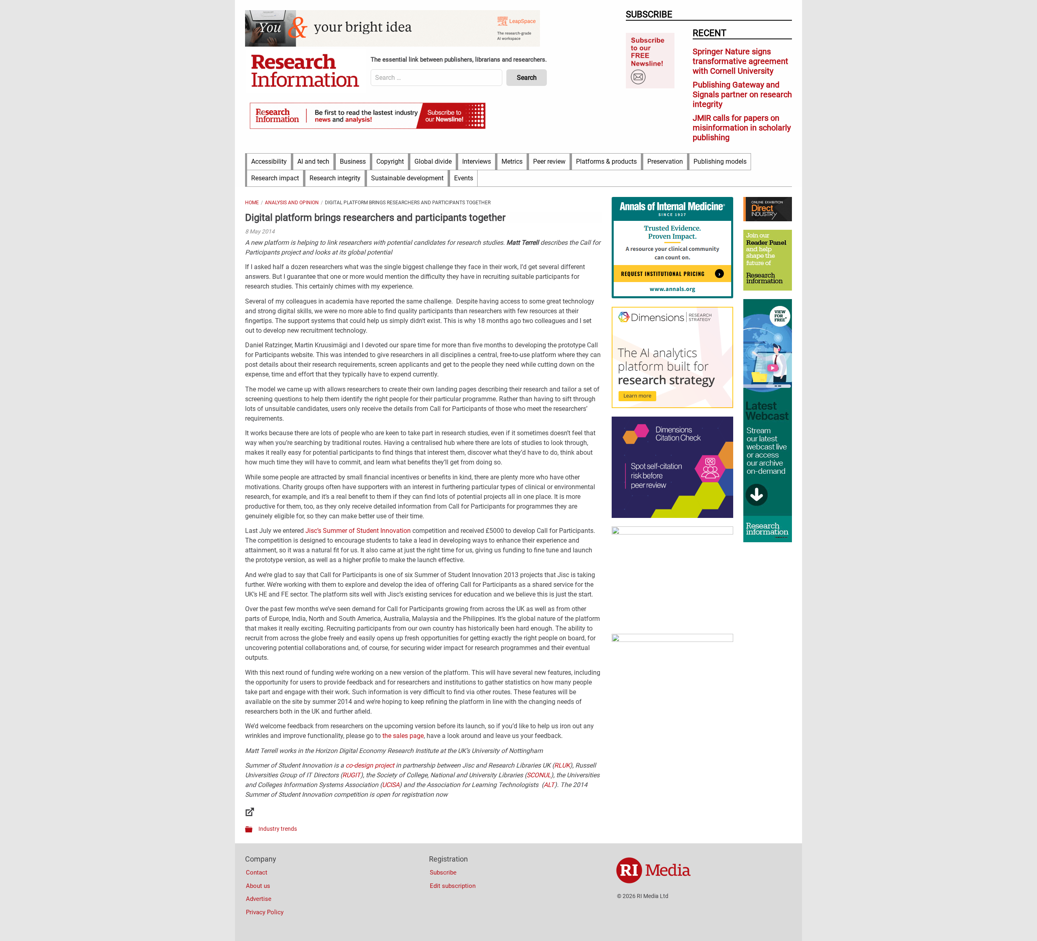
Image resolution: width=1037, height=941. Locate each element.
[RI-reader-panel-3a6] (767, 288)
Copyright (390, 161)
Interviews (476, 161)
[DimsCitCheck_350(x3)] (672, 516)
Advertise (258, 899)
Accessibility (269, 161)
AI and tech (313, 161)
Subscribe (443, 872)
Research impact (275, 178)
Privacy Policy (265, 912)
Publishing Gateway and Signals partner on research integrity (742, 94)
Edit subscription (453, 886)
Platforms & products (606, 161)
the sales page (403, 736)
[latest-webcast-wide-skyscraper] (767, 540)
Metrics (512, 161)
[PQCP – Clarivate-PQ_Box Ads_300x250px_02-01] (672, 640)
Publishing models (720, 161)
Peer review (549, 161)
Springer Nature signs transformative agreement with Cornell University (740, 61)
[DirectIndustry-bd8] (767, 219)
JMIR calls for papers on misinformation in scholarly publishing (742, 127)
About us (258, 886)
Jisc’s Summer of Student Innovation (358, 531)
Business (353, 161)
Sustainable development (407, 178)
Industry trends (277, 829)
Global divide (433, 161)
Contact (256, 872)
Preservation (665, 161)
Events (463, 178)
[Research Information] (306, 71)
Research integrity (335, 178)
